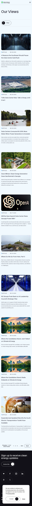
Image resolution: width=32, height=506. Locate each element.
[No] (23, 499)
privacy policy (11, 493)
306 (22, 446)
